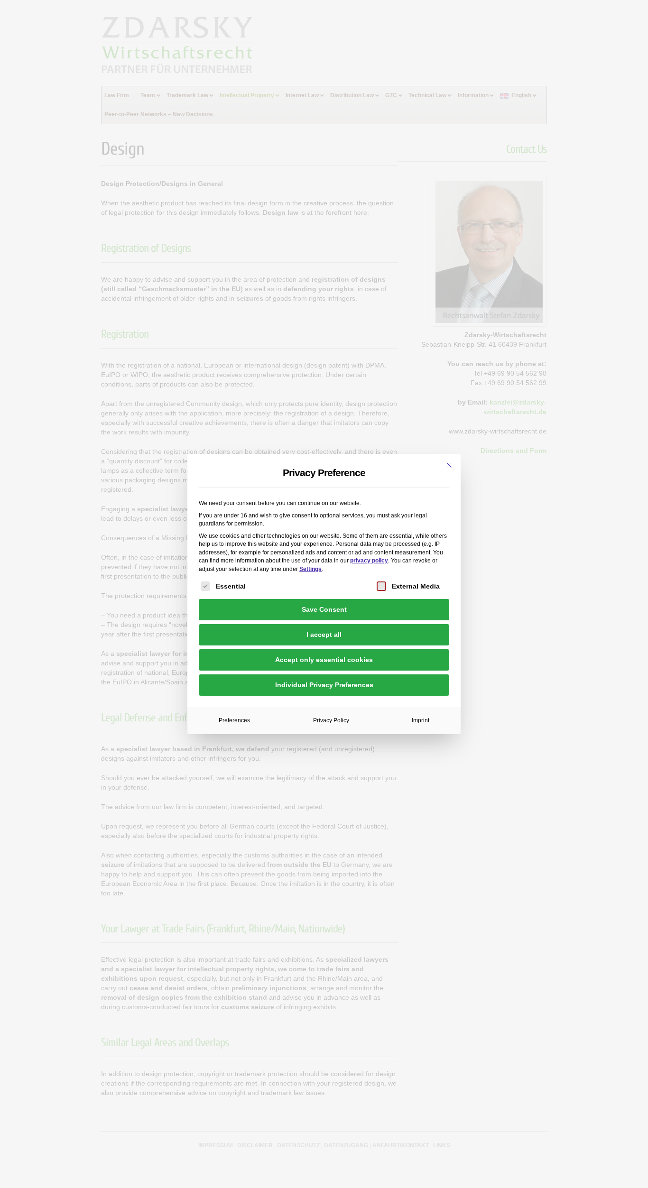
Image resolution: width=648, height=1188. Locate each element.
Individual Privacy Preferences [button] (324, 685)
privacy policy (369, 560)
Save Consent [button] (324, 609)
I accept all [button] (324, 634)
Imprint (420, 720)
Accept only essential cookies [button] (324, 659)
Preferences (234, 720)
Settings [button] (310, 569)
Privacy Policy (331, 720)
